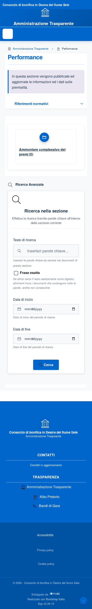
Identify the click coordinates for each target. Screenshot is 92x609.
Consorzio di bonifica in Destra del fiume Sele (36, 5)
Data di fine (21, 329)
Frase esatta (30, 272)
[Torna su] (83, 600)
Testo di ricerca (24, 239)
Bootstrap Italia (55, 599)
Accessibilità (45, 535)
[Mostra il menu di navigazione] (8, 34)
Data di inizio (23, 299)
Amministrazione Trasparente (30, 48)
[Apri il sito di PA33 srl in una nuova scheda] (55, 594)
